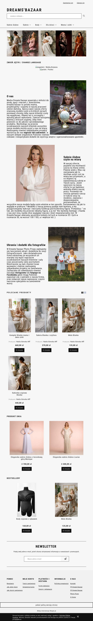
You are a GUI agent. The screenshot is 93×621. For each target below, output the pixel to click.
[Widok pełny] (85, 292)
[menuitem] (15, 25)
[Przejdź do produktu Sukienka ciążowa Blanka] (19, 373)
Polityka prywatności (61, 583)
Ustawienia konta (28, 587)
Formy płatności (44, 586)
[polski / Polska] (46, 69)
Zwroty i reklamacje (45, 589)
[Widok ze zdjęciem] (82, 292)
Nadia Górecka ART (23, 341)
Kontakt (73, 583)
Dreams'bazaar (24, 10)
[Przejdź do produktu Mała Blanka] (73, 315)
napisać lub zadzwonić (34, 132)
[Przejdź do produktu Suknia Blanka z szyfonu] (46, 315)
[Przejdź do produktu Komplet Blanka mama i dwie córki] (19, 315)
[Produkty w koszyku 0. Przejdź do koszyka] (83, 10)
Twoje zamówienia (29, 583)
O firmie (73, 597)
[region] (46, 43)
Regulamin (10, 583)
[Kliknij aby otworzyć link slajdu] (46, 43)
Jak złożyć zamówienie (15, 590)
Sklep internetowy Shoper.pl (46, 611)
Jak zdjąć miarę (12, 587)
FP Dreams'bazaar (76, 587)
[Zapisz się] (65, 558)
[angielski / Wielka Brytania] (46, 67)
